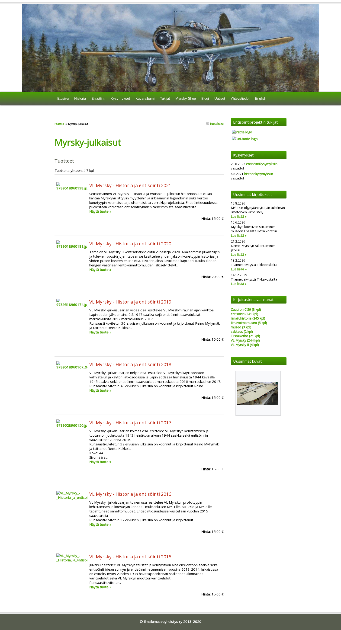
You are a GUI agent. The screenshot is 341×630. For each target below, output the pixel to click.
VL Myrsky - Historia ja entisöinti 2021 (130, 185)
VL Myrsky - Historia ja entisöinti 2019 (130, 302)
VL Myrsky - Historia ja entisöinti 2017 (130, 422)
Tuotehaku (216, 124)
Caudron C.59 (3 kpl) (246, 309)
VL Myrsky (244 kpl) (245, 340)
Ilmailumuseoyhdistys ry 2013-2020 (172, 621)
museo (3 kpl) (241, 327)
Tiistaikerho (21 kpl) (245, 336)
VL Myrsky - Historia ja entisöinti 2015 (130, 556)
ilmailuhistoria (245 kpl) (248, 318)
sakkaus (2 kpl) (242, 331)
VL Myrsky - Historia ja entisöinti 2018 (130, 364)
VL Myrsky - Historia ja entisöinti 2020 (130, 243)
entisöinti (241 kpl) (244, 314)
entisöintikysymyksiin (261, 164)
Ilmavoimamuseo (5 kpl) (249, 322)
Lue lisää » (239, 216)
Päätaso (59, 123)
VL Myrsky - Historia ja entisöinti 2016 (130, 494)
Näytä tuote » (100, 211)
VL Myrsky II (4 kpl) (245, 344)
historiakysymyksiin (258, 174)
